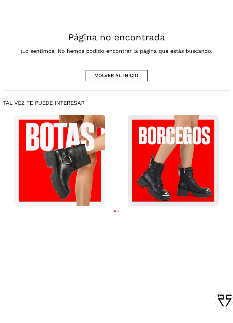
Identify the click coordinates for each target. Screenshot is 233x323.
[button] (115, 211)
